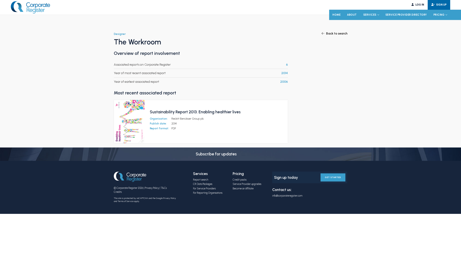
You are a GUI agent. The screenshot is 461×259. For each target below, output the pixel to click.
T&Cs (164, 188)
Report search (200, 179)
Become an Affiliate (243, 188)
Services (369, 14)
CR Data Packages (202, 184)
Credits (118, 192)
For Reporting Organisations (207, 192)
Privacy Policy (152, 188)
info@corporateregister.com (287, 195)
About (352, 14)
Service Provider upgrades (247, 184)
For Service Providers (204, 188)
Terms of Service (125, 201)
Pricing (439, 14)
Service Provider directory (406, 14)
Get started (333, 177)
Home (336, 14)
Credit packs (240, 179)
